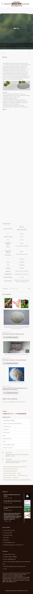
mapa (5, 568)
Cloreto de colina (7, 426)
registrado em (12, 401)
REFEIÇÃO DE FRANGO (9, 420)
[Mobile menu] (2, 3)
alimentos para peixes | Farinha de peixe (12, 423)
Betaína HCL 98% (7, 438)
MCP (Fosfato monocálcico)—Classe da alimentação (14, 360)
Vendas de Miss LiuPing (9, 554)
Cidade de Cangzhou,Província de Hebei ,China (14, 566)
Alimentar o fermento (8, 447)
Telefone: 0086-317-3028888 (10, 556)
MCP (4, 441)
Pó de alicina (6, 429)
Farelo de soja (6, 432)
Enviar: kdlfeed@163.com (10, 559)
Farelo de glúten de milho (9, 444)
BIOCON (13, 590)
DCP (15, 74)
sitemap (14, 581)
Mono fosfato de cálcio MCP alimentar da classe (13, 334)
